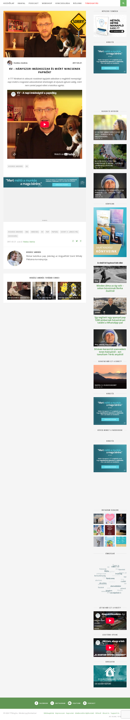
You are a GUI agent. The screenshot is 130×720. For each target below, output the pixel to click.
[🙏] (99, 530)
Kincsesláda (62, 3)
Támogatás (91, 3)
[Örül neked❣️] (99, 519)
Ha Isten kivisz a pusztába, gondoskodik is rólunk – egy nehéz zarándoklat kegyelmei (109, 163)
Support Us (115, 713)
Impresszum (60, 713)
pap (47, 232)
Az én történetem (44, 298)
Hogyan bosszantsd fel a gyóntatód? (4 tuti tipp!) (69, 298)
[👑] (110, 542)
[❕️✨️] (121, 530)
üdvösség (13, 236)
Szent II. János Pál (69, 232)
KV (27, 166)
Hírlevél (98, 713)
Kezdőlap (8, 3)
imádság (35, 232)
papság (55, 232)
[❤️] (110, 530)
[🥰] (110, 519)
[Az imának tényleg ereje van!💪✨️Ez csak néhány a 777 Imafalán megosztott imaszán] (121, 542)
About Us (105, 713)
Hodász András (21, 63)
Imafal (21, 3)
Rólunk (77, 3)
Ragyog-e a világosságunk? (106, 385)
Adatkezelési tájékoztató (84, 713)
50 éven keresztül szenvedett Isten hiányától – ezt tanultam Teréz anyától (109, 192)
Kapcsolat (70, 713)
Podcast (34, 3)
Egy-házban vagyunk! (103, 684)
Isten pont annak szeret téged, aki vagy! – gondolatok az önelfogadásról (109, 134)
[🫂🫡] (99, 542)
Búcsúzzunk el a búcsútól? (19, 298)
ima (26, 232)
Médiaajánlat (49, 713)
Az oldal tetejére (117, 716)
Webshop (47, 3)
